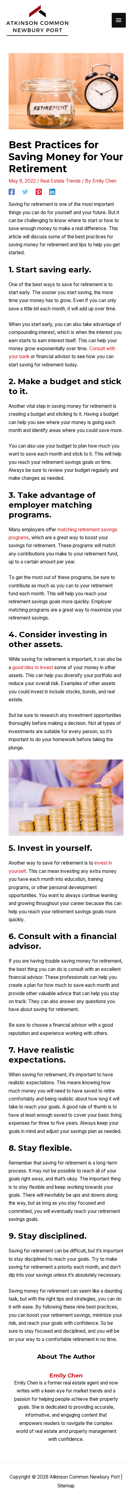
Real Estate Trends (60, 181)
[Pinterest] (39, 191)
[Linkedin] (52, 191)
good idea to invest (32, 667)
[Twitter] (25, 191)
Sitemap (66, 1486)
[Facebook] (12, 191)
